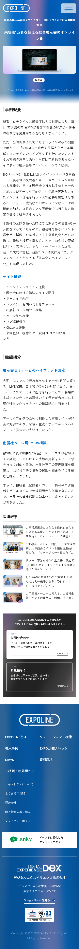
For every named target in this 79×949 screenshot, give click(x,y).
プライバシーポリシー (19, 821)
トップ (6, 90)
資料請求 (46, 759)
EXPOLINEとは (16, 736)
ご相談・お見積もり (19, 770)
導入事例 (11, 748)
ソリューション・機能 (56, 736)
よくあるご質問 (15, 793)
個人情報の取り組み (18, 812)
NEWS (9, 759)
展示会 (38, 80)
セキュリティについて (19, 784)
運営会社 (10, 802)
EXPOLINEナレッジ (54, 748)
